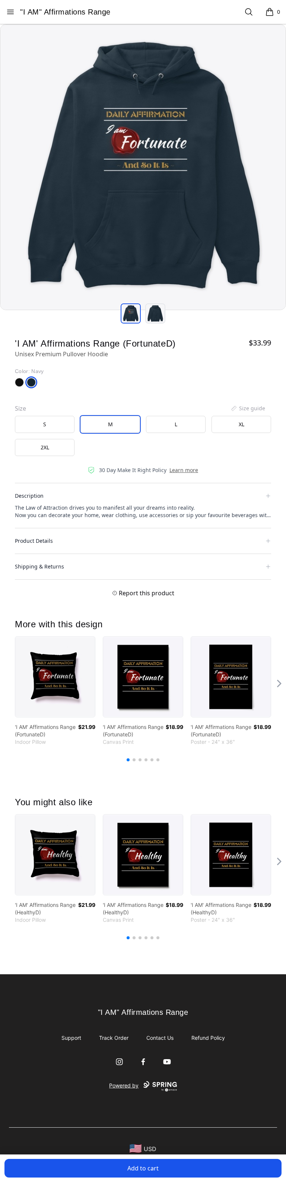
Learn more (183, 470)
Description (29, 495)
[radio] (44, 424)
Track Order (113, 1038)
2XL (45, 447)
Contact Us (160, 1038)
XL (241, 424)
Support (71, 1038)
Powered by (124, 1085)
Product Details (34, 540)
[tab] (130, 313)
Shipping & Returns (39, 566)
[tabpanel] (143, 167)
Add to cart (143, 1168)
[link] (55, 677)
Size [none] (20, 408)
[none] (247, 408)
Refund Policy (208, 1038)
